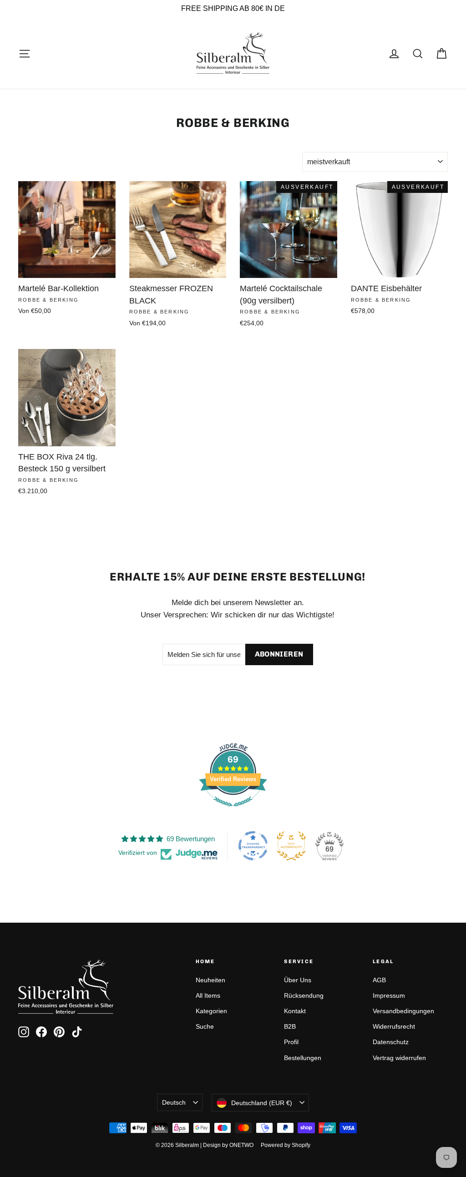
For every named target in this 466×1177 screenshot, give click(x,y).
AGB (379, 980)
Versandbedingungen (403, 1011)
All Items (208, 995)
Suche (205, 1026)
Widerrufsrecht (394, 1026)
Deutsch (174, 1102)
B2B (290, 1026)
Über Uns (297, 980)
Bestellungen (302, 1057)
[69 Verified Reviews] (233, 811)
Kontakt (295, 1011)
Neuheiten (210, 980)
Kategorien (211, 1011)
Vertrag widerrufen (399, 1057)
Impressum (389, 995)
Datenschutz (391, 1042)
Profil (291, 1042)
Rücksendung (304, 995)
